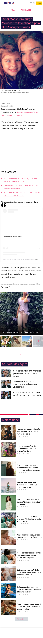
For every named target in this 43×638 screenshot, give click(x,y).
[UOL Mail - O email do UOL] (31, 3)
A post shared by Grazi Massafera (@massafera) (18, 259)
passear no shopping (15, 115)
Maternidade (21, 10)
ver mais (20, 619)
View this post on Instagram (12, 236)
